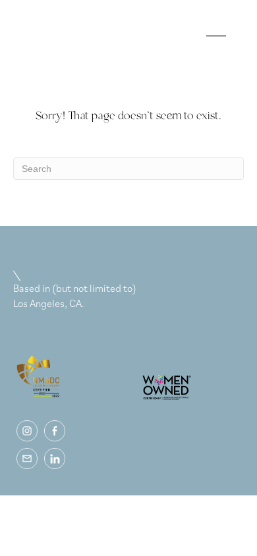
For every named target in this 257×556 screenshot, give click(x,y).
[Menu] (213, 42)
